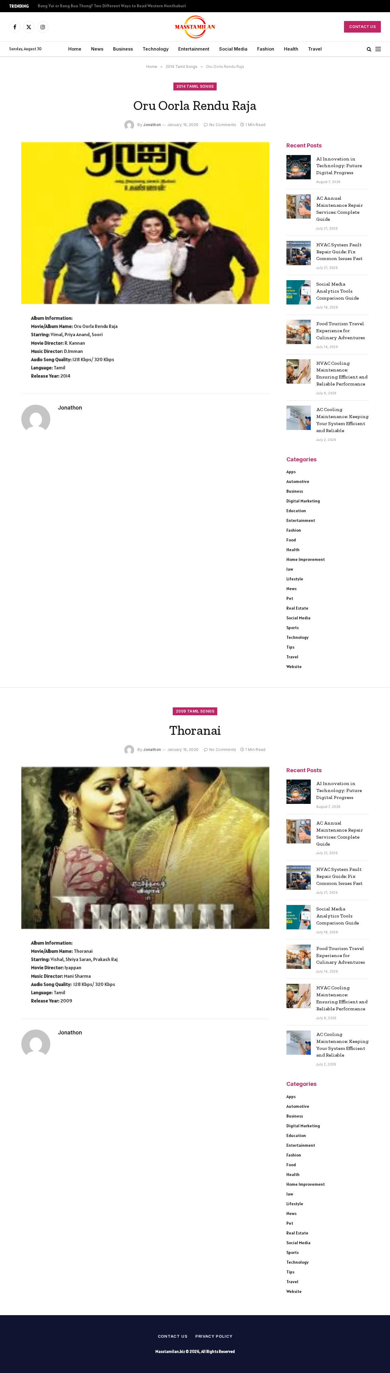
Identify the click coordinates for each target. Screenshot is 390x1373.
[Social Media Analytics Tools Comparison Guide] (298, 292)
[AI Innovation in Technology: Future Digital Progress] (298, 167)
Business (123, 48)
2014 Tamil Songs (195, 86)
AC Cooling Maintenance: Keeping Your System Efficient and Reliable (342, 420)
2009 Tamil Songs (195, 711)
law (289, 569)
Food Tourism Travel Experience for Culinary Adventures (340, 330)
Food (291, 540)
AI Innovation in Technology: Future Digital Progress (339, 166)
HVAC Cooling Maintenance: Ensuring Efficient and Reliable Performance (341, 373)
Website (294, 666)
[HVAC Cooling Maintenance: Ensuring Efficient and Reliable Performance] (298, 371)
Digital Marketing (303, 501)
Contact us (173, 1336)
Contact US (362, 26)
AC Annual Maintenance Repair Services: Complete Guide (339, 208)
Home (74, 48)
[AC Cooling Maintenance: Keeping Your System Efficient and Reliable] (298, 418)
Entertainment (193, 48)
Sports (292, 627)
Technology (155, 48)
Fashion (265, 48)
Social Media (233, 48)
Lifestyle (294, 579)
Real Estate (297, 608)
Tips (290, 647)
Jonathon (152, 124)
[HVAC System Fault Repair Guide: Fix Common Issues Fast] (298, 253)
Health (291, 48)
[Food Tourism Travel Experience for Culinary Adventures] (298, 332)
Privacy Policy (213, 1336)
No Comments (222, 124)
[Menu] (378, 49)
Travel (315, 48)
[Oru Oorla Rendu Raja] (145, 223)
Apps (291, 471)
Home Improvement (305, 559)
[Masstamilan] (195, 26)
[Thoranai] (145, 848)
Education (296, 510)
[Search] (369, 49)
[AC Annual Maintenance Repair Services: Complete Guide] (298, 206)
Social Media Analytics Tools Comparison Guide (337, 291)
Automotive (297, 481)
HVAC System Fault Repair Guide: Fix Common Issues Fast (339, 252)
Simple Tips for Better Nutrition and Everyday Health (88, 6)
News (97, 48)
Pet (289, 598)
